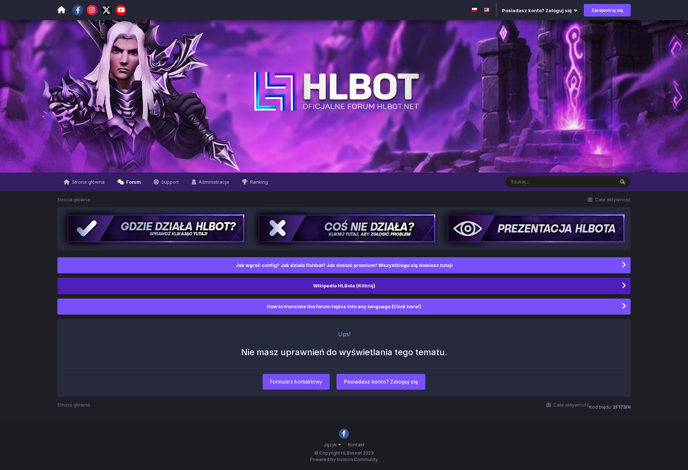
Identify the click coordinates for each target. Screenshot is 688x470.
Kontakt (356, 444)
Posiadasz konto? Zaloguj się (538, 10)
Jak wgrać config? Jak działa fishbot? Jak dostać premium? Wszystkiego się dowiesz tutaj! (344, 265)
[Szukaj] (623, 182)
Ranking (258, 182)
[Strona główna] (61, 10)
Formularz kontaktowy (296, 382)
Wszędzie (594, 181)
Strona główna (88, 182)
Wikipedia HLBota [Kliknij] (344, 285)
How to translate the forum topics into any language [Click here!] (344, 306)
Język (331, 444)
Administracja (213, 182)
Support (169, 182)
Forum (133, 182)
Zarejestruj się (607, 10)
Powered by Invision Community (344, 459)
